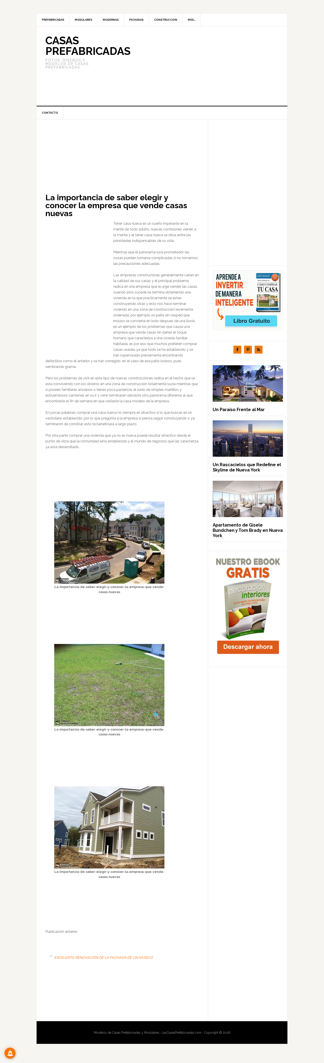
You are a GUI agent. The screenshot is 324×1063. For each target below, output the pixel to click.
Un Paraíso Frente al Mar (239, 409)
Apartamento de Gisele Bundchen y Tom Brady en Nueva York (248, 530)
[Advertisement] (195, 66)
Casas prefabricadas (87, 45)
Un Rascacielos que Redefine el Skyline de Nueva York (247, 467)
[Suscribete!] (9, 1053)
